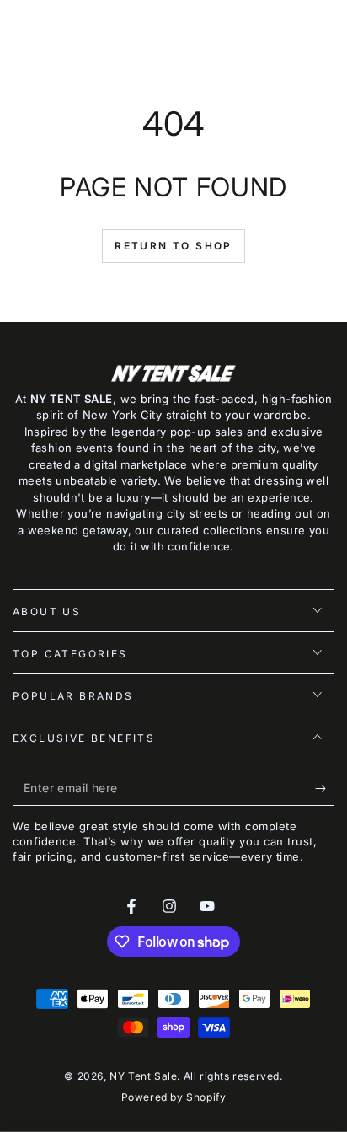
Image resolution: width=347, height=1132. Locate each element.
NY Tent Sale (143, 1076)
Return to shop (173, 245)
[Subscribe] (324, 788)
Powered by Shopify (174, 1097)
